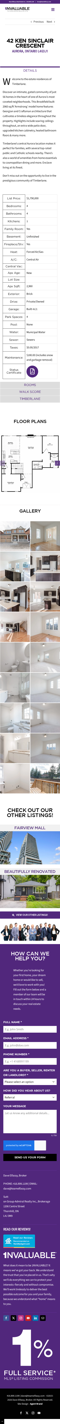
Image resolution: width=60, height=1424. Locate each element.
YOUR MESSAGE (14, 1106)
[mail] (43, 1318)
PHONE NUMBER (16, 1054)
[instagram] (21, 1318)
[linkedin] (35, 1318)
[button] (2, 463)
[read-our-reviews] (19, 1236)
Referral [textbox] (10, 1097)
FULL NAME (12, 1022)
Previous (39, 22)
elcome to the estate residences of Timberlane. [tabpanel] (30, 224)
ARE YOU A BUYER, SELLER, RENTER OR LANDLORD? (29, 1072)
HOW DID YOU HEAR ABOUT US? (26, 1090)
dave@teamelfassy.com (44, 2)
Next (49, 22)
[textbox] (26, 1082)
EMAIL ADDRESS (15, 1038)
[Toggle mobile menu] (53, 9)
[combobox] (30, 1082)
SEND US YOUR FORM (30, 1157)
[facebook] (6, 1318)
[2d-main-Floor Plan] (30, 463)
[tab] (30, 70)
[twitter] (13, 1318)
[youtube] (28, 1318)
